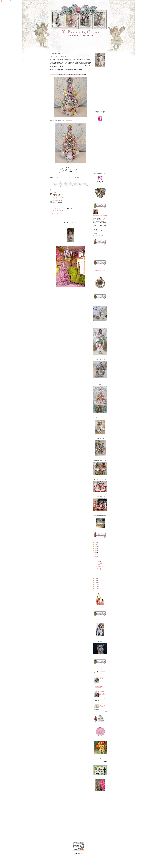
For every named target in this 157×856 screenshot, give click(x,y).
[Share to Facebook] (77, 177)
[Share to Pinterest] (78, 177)
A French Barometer (98, 687)
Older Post (88, 219)
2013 (96, 582)
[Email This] (74, 177)
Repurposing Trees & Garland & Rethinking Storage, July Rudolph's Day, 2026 (100, 696)
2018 (96, 556)
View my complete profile (98, 235)
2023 (96, 546)
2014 (96, 580)
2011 (96, 586)
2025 (96, 542)
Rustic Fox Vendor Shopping (102, 670)
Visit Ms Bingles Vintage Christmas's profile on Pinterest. (100, 271)
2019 (96, 554)
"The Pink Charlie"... (76, 65)
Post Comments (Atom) (73, 222)
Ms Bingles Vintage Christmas (100, 215)
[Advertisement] (78, 42)
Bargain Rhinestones (100, 566)
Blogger (80, 853)
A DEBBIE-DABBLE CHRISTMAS (99, 691)
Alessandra (55, 192)
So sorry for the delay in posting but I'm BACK (102, 705)
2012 (96, 584)
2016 (96, 560)
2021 (96, 550)
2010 (96, 588)
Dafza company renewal (58, 207)
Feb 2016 (98, 576)
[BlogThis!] (75, 177)
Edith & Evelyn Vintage (99, 686)
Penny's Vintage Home (99, 677)
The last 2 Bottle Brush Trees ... (99, 564)
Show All (106, 711)
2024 (96, 544)
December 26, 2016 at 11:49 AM (59, 204)
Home (71, 219)
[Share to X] (76, 177)
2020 (96, 552)
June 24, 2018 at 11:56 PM (58, 210)
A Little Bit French (98, 703)
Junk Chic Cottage (98, 669)
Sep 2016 (98, 574)
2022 (96, 548)
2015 (96, 578)
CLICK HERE (69, 120)
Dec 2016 (98, 561)
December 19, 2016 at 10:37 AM (59, 197)
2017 (96, 558)
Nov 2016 (98, 572)
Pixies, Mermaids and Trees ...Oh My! (100, 569)
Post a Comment (55, 213)
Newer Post (53, 219)
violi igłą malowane (57, 200)
